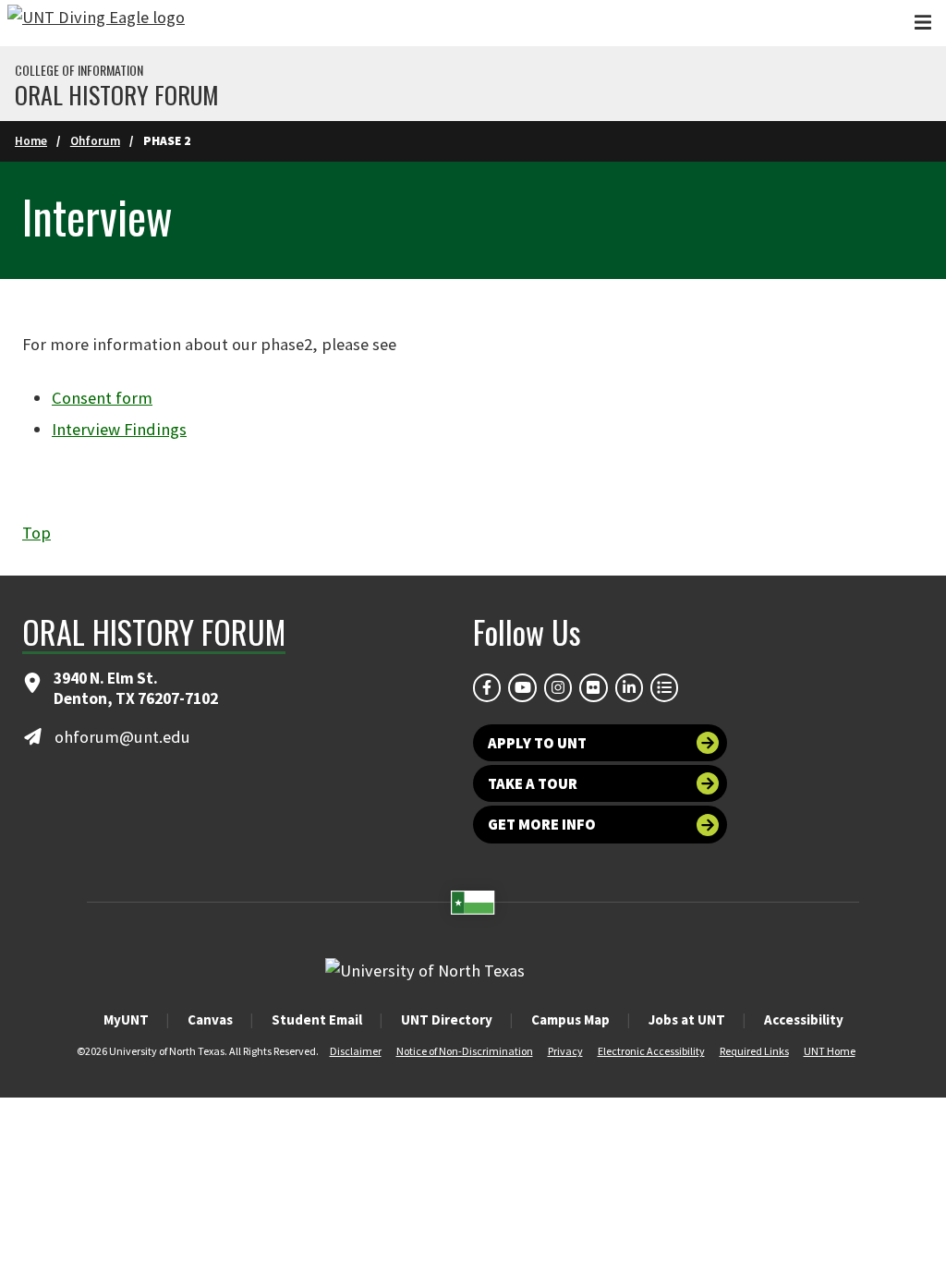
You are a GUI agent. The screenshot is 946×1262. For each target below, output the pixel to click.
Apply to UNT (537, 743)
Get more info (542, 824)
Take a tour (532, 783)
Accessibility (803, 1019)
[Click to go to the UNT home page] (96, 23)
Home (31, 141)
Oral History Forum (117, 95)
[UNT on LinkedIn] (629, 687)
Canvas (210, 1019)
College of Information (79, 70)
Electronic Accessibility (651, 1051)
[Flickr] (593, 687)
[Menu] (923, 22)
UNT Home (829, 1051)
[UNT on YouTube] (522, 687)
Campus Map (570, 1019)
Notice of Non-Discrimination (464, 1051)
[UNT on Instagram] (558, 687)
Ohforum (95, 141)
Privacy (565, 1051)
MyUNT (126, 1019)
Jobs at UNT (687, 1019)
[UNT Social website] (664, 687)
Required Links (754, 1051)
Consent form (102, 397)
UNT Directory (446, 1019)
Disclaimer (356, 1051)
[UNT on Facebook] (487, 687)
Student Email (317, 1019)
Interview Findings (119, 429)
